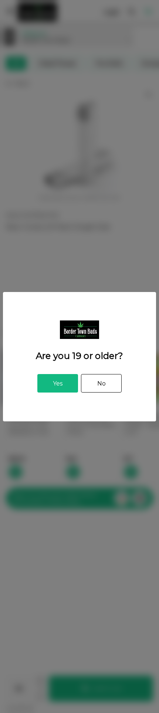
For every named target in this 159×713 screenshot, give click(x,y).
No (101, 383)
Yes (57, 383)
